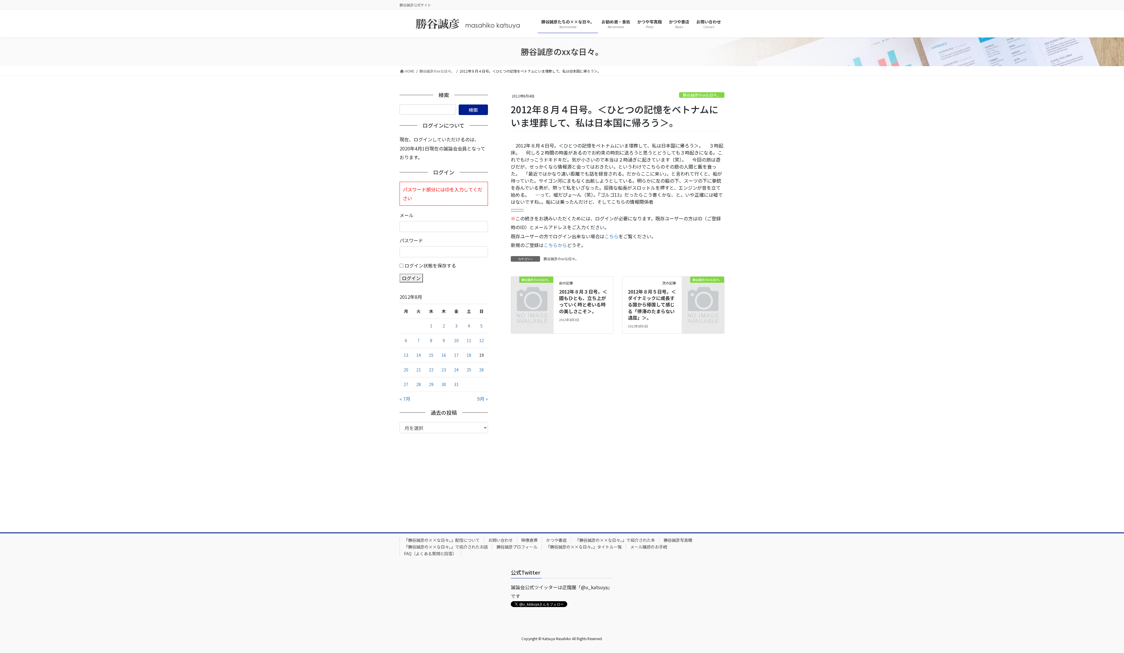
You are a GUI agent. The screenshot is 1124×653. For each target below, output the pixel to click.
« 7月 (405, 398)
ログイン (411, 278)
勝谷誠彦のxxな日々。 (702, 95)
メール (407, 215)
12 (481, 340)
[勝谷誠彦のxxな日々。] (532, 288)
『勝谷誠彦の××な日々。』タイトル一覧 (584, 547)
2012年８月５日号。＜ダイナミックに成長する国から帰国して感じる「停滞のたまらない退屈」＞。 (652, 304)
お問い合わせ (500, 540)
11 (469, 340)
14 (418, 355)
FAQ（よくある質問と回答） (430, 553)
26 (481, 370)
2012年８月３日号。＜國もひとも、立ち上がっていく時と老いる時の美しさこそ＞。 (583, 301)
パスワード (411, 240)
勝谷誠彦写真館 (678, 540)
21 (418, 370)
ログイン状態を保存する (430, 265)
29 (431, 384)
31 (456, 384)
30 (443, 384)
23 (443, 370)
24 (456, 370)
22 (431, 370)
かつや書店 (556, 540)
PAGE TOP (1095, 627)
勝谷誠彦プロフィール (516, 547)
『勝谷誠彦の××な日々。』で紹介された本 (615, 540)
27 (406, 384)
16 (443, 355)
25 (469, 370)
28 (418, 384)
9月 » (482, 398)
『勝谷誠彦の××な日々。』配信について (442, 540)
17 (456, 355)
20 (406, 370)
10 (456, 340)
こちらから (555, 244)
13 (406, 355)
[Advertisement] (444, 477)
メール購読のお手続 (648, 547)
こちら (611, 236)
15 (431, 355)
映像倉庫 (529, 540)
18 (469, 355)
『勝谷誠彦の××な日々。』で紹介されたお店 (446, 547)
